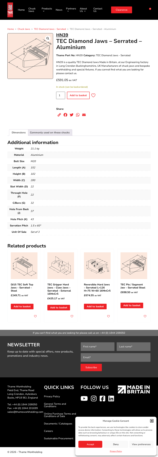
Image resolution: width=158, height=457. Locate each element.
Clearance (121, 10)
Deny (116, 444)
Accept (90, 444)
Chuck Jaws (31, 10)
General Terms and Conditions (55, 405)
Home (21, 10)
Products (47, 8)
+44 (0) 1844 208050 (112, 333)
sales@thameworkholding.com (25, 412)
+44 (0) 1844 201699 (25, 408)
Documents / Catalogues (58, 423)
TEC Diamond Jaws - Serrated (50, 29)
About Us (83, 10)
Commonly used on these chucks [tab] (50, 132)
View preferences (141, 444)
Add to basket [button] (22, 306)
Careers (48, 431)
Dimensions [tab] (19, 132)
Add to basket (78, 95)
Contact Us (97, 10)
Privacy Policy (116, 451)
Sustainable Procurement (58, 438)
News (59, 10)
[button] (151, 420)
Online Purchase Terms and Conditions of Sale (60, 415)
